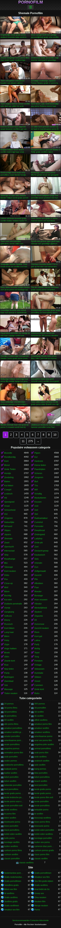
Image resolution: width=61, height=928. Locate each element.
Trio (36, 485)
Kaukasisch (39, 555)
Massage (8, 689)
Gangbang (9, 612)
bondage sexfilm (11, 842)
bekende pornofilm (13, 785)
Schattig (38, 494)
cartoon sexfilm (11, 854)
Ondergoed (39, 534)
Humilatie (38, 673)
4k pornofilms (10, 716)
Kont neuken (10, 571)
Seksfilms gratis (11, 885)
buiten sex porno (42, 842)
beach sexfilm (40, 781)
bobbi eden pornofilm (44, 830)
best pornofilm (40, 785)
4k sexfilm (39, 716)
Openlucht (9, 546)
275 (30, 441)
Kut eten (8, 599)
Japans (7, 534)
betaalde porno (41, 809)
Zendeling (9, 477)
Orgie (6, 644)
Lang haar (9, 632)
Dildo (6, 575)
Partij (36, 644)
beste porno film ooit (43, 797)
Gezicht (37, 575)
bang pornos (40, 769)
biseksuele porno (12, 822)
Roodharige (9, 559)
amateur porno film (43, 724)
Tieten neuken (10, 693)
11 (23, 441)
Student (38, 612)
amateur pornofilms (13, 728)
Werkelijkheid (40, 608)
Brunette (8, 453)
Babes (7, 481)
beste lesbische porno (14, 797)
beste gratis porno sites (44, 793)
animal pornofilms (42, 748)
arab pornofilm (11, 757)
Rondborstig (10, 457)
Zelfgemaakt (40, 571)
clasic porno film (41, 854)
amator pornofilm (12, 736)
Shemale (8, 538)
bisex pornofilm (11, 826)
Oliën (6, 657)
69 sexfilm (9, 720)
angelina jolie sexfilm (44, 744)
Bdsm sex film (10, 889)
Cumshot (38, 522)
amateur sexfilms (42, 732)
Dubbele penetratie (13, 604)
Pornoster (38, 526)
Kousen (38, 502)
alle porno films (11, 724)
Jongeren (38, 477)
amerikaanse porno (43, 736)
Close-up (8, 583)
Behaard (8, 526)
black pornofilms (11, 830)
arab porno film (41, 752)
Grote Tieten (10, 469)
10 (54, 434)
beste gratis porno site (14, 793)
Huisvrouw (39, 624)
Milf (36, 489)
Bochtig (7, 595)
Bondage (38, 595)
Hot (5, 514)
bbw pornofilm (40, 773)
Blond (7, 465)
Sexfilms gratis (11, 901)
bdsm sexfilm (10, 781)
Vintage (38, 665)
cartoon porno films (13, 850)
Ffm (36, 579)
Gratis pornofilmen (42, 873)
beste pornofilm (41, 801)
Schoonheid (9, 510)
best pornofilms (11, 789)
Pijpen (37, 453)
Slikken (37, 677)
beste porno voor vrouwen (14, 801)
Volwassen (39, 669)
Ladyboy (38, 538)
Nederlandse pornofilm (14, 873)
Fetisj (6, 640)
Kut (35, 457)
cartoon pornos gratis (44, 850)
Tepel (36, 652)
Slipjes (7, 530)
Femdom (38, 661)
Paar (36, 587)
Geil (36, 510)
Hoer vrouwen (40, 599)
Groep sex (39, 893)
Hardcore (38, 461)
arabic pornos (10, 761)
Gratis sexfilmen (11, 905)
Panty (6, 673)
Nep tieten (9, 669)
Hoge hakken (10, 648)
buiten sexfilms (11, 846)
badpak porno (10, 769)
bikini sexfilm (10, 818)
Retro (36, 693)
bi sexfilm (38, 814)
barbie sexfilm (10, 773)
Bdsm (6, 591)
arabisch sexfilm (41, 761)
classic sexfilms (26, 862)
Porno (37, 909)
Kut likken (8, 485)
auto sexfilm (39, 765)
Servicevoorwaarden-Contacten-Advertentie (30, 920)
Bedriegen (9, 677)
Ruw (6, 665)
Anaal (7, 506)
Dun (36, 567)
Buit (36, 481)
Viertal (7, 608)
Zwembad (8, 681)
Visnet (37, 681)
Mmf (6, 587)
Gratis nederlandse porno (14, 877)
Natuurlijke (9, 522)
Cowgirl (7, 489)
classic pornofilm (12, 858)
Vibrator (38, 604)
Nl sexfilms (9, 893)
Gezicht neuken (41, 628)
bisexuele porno (41, 826)
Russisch (8, 624)
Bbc (6, 563)
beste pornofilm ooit (13, 805)
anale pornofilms (12, 744)
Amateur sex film (42, 877)
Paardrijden (39, 469)
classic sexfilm (41, 858)
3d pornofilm (40, 708)
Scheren (38, 473)
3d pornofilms (10, 712)
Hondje (7, 473)
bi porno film (10, 814)
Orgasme (38, 616)
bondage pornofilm (43, 838)
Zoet (36, 546)
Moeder (38, 591)
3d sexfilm (39, 712)
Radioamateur (41, 518)
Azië (36, 506)
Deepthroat (39, 530)
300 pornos (39, 704)
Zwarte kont (9, 661)
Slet (36, 514)
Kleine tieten (40, 465)
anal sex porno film (43, 740)
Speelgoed (9, 502)
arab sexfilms (40, 757)
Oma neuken (40, 897)
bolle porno (9, 838)
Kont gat (38, 636)
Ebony (7, 620)
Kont (6, 461)
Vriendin (38, 563)
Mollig (37, 648)
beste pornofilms (42, 805)
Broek (7, 652)
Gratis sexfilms (41, 885)
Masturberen (40, 498)
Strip (6, 555)
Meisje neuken (41, 905)
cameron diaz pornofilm (44, 846)
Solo (36, 559)
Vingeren (8, 518)
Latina (37, 640)
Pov (6, 579)
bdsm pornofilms (42, 777)
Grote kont (39, 689)
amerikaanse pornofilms (14, 740)
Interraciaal (9, 551)
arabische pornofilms (14, 765)
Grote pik (38, 542)
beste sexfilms (10, 809)
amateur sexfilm (41, 728)
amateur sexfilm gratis (14, 732)
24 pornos (9, 704)
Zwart (6, 542)
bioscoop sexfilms (42, 818)
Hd (5, 498)
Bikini (6, 636)
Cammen (38, 685)
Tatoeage (8, 567)
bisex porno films (42, 822)
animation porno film (13, 752)
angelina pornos (11, 748)
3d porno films (10, 708)
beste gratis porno (42, 789)
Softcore (8, 616)
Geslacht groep (41, 551)
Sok (6, 685)
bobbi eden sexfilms (43, 834)
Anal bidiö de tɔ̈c (42, 889)
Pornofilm (30, 2)
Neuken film (39, 901)
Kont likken (9, 628)
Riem (36, 632)
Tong (36, 657)
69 (35, 620)
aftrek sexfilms (40, 720)
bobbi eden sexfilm (13, 834)
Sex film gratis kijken (43, 881)
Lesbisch (8, 494)
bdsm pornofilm (11, 777)
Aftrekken (38, 583)
